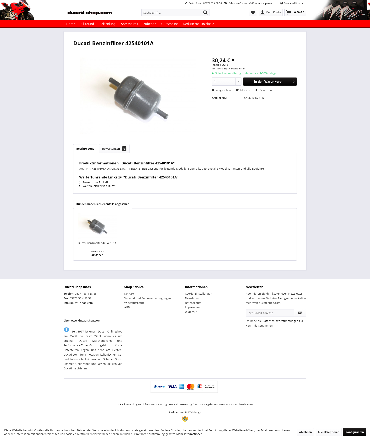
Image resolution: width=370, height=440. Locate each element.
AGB (127, 307)
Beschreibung (85, 148)
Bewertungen (113, 148)
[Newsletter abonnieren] (300, 313)
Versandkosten (177, 404)
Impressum (192, 307)
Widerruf (191, 312)
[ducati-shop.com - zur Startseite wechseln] (95, 13)
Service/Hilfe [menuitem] (292, 3)
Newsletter (192, 298)
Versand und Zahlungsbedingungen (147, 298)
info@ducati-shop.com (260, 3)
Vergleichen (223, 90)
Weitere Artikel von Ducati (99, 186)
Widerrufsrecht (134, 303)
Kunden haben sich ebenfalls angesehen (102, 204)
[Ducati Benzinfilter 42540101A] (97, 225)
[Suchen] (205, 12)
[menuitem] (175, 12)
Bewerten (265, 90)
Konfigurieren (355, 432)
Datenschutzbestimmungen (280, 321)
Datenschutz (193, 303)
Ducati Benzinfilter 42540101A (97, 243)
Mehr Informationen (189, 434)
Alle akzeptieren (328, 432)
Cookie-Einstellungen (198, 293)
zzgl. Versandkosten (234, 68)
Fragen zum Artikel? (95, 182)
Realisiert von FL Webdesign (185, 412)
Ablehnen (305, 432)
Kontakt (129, 293)
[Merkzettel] (253, 12)
